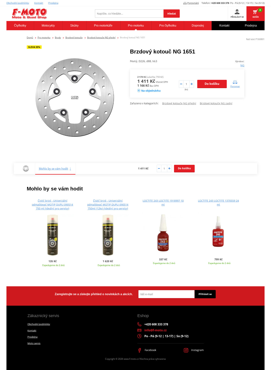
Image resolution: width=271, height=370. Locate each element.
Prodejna (53, 3)
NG (242, 65)
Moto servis (33, 343)
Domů (30, 37)
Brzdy (58, 37)
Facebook (150, 350)
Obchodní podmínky (17, 3)
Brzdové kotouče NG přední (101, 37)
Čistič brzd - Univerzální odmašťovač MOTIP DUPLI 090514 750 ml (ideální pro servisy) (52, 204)
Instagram (197, 350)
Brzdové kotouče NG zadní (216, 103)
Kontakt (38, 3)
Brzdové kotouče (74, 37)
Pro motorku (44, 37)
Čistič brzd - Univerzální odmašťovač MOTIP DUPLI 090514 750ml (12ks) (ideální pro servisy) (107, 204)
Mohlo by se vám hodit (53, 168)
